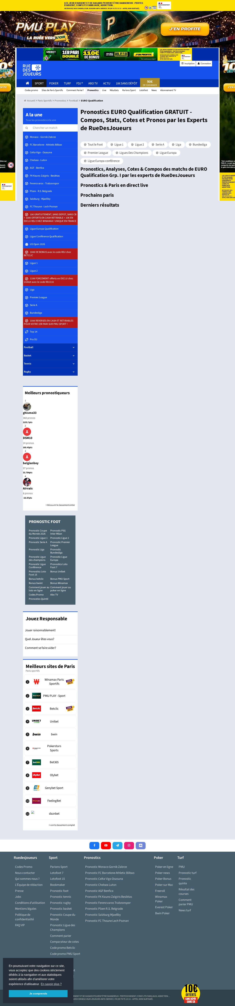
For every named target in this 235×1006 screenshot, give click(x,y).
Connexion (205, 63)
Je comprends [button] (38, 993)
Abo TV (54, 595)
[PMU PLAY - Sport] (50, 695)
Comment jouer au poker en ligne (60, 589)
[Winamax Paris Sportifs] (50, 682)
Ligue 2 (139, 144)
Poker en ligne (164, 867)
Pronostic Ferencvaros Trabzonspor (108, 903)
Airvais (28, 488)
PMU (182, 867)
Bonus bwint (36, 583)
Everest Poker (164, 907)
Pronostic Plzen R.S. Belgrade (104, 909)
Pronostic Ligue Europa (58, 558)
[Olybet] (50, 775)
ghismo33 (30, 413)
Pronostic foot (59, 891)
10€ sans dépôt (126, 83)
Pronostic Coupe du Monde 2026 (38, 532)
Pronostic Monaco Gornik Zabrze (106, 867)
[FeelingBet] (50, 801)
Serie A (159, 144)
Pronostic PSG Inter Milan (58, 532)
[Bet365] (50, 762)
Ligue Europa (168, 153)
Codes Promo (36, 595)
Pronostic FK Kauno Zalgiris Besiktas (108, 897)
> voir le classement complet (62, 825)
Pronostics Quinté (38, 599)
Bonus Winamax (59, 583)
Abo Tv (93, 83)
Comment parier (60, 936)
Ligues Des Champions (133, 153)
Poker (53, 83)
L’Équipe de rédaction (29, 885)
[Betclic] (50, 708)
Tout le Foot (95, 144)
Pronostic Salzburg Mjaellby (103, 915)
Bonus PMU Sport (59, 579)
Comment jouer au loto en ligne (39, 589)
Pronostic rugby (60, 903)
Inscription (189, 63)
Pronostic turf (187, 873)
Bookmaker (57, 885)
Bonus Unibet (57, 571)
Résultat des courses (186, 891)
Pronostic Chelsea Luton (100, 885)
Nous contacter (25, 873)
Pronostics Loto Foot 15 (37, 573)
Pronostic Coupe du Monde (62, 917)
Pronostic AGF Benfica (99, 891)
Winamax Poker (161, 899)
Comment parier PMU (186, 902)
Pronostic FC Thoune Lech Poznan (107, 921)
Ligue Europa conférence (103, 161)
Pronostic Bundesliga (56, 551)
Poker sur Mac (164, 885)
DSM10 (27, 438)
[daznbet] (50, 813)
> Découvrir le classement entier (60, 505)
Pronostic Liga (36, 549)
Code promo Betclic (62, 948)
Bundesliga (199, 144)
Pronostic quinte (185, 881)
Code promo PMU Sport (65, 954)
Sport (39, 83)
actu (106, 83)
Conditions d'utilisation (30, 903)
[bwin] (50, 734)
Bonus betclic (36, 579)
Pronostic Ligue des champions (37, 558)
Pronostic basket (61, 909)
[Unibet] (50, 721)
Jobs (18, 897)
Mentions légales (25, 909)
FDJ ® (79, 83)
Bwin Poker (162, 913)
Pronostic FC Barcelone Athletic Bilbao (109, 873)
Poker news (162, 873)
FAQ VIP (20, 925)
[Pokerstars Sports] (50, 748)
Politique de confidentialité (24, 917)
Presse (19, 891)
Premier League (97, 153)
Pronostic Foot (44, 522)
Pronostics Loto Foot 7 (59, 565)
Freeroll (160, 891)
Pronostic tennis (60, 897)
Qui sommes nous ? (27, 879)
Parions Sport (59, 867)
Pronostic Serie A (38, 542)
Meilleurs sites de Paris (50, 666)
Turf (67, 83)
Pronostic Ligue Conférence (37, 565)
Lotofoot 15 (57, 879)
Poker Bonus (163, 879)
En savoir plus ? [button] (51, 984)
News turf (185, 910)
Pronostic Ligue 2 (59, 538)
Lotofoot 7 (56, 873)
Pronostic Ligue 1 (38, 538)
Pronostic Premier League (60, 543)
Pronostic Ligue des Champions (62, 927)
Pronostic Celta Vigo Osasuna (104, 879)
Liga (178, 144)
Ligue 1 (118, 144)
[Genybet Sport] (50, 788)
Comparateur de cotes (64, 942)
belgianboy (31, 463)
